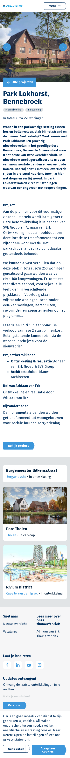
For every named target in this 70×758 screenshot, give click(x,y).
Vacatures (10, 631)
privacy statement (16, 739)
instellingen (35, 735)
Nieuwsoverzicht (15, 624)
